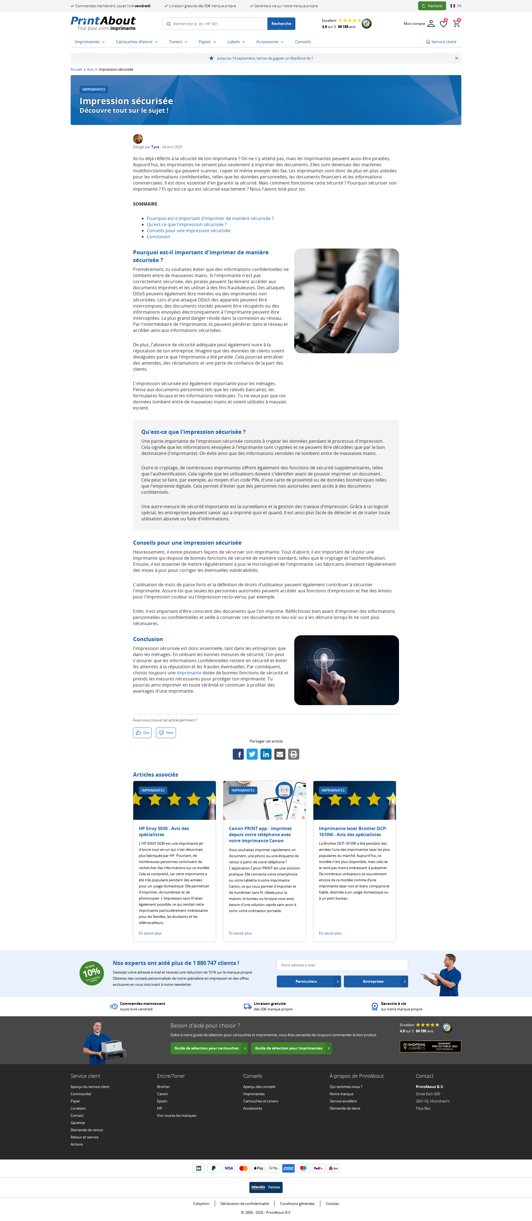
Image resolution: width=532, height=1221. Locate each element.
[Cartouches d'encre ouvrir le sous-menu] (157, 42)
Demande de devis (345, 1108)
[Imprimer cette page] (293, 754)
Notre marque (341, 1093)
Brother (163, 1086)
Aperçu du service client (90, 1086)
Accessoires (252, 1108)
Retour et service (84, 1137)
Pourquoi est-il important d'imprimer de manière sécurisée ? (210, 218)
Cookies (332, 1203)
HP (159, 1108)
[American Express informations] (288, 1168)
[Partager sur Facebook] (238, 754)
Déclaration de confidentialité (245, 1203)
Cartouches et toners (260, 1101)
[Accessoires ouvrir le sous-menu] (283, 42)
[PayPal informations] (213, 1168)
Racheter (435, 5)
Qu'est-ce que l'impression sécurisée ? (187, 224)
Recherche (281, 23)
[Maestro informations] (303, 1168)
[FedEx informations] (318, 1168)
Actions (77, 1144)
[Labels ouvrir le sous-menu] (244, 42)
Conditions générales (297, 1203)
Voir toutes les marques (176, 1115)
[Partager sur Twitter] (252, 754)
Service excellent (343, 1101)
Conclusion (158, 237)
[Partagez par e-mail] (279, 754)
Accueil (76, 69)
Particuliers (306, 981)
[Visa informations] (228, 1168)
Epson (162, 1101)
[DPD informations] (333, 1168)
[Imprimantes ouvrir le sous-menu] (104, 42)
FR (459, 6)
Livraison (78, 1108)
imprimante (189, 673)
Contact (77, 1115)
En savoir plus (150, 933)
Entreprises (373, 981)
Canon (162, 1093)
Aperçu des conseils (259, 1086)
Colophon (201, 1203)
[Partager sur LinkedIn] (266, 754)
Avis (90, 69)
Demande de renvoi (87, 1129)
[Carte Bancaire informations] (198, 1168)
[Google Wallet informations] (273, 1168)
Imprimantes (254, 1093)
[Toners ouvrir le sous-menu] (187, 42)
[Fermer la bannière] (456, 58)
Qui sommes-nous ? (346, 1086)
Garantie (78, 1122)
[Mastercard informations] (243, 1168)
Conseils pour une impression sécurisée (189, 230)
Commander (81, 1093)
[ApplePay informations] (258, 1168)
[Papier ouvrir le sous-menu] (216, 42)
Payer (75, 1101)
